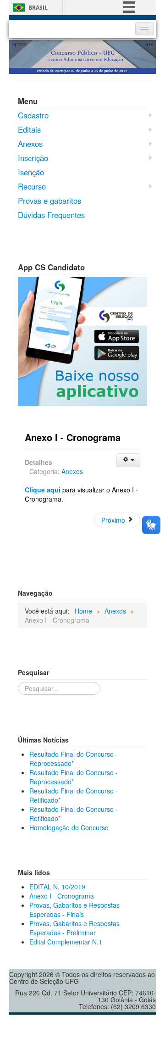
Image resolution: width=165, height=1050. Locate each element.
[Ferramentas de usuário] (128, 460)
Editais (29, 129)
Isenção (31, 172)
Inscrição (33, 157)
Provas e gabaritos (49, 200)
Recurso (32, 186)
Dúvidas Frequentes (51, 214)
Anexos (30, 143)
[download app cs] (82, 340)
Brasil (38, 7)
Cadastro (33, 115)
